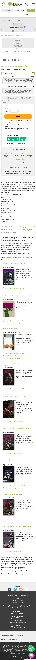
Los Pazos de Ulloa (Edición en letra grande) (17, 296)
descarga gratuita (8, 257)
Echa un (16, 28)
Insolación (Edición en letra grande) (14, 396)
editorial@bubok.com (19, 618)
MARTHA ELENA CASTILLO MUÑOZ (18, 51)
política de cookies (13, 650)
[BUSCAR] (31, 10)
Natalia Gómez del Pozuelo (11, 332)
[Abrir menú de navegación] (33, 4)
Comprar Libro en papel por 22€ (14, 519)
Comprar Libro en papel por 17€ (14, 288)
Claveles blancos (8, 461)
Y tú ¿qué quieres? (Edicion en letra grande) (17, 526)
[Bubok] (15, 4)
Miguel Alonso (7, 465)
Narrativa (11, 20)
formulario (20, 575)
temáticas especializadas (23, 257)
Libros (3, 15)
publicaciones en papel (27, 255)
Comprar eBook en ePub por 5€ (14, 488)
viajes (20, 35)
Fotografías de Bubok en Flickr (26, 589)
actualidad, (15, 35)
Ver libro (28, 310)
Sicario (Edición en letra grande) (13, 494)
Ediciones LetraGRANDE (10, 267)
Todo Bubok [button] (6, 10)
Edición (13, 15)
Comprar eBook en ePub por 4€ (14, 356)
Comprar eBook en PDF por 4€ (14, 358)
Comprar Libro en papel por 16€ (14, 421)
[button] (27, 4)
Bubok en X (9, 589)
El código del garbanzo (10, 328)
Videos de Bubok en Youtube (21, 589)
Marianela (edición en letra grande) (14, 263)
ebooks (17, 255)
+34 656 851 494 (19, 608)
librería (12, 255)
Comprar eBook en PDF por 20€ (14, 323)
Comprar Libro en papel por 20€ (14, 321)
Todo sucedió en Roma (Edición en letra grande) (16, 364)
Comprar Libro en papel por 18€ (14, 486)
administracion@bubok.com (19, 613)
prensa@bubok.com (19, 627)
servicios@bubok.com (19, 622)
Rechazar (16, 657)
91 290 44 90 (19, 600)
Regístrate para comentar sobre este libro (27, 229)
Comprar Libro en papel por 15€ (14, 353)
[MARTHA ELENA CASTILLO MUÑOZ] (18, 44)
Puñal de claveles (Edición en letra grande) (17, 428)
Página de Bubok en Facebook (15, 589)
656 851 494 (19, 602)
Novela (18, 20)
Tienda (3, 20)
